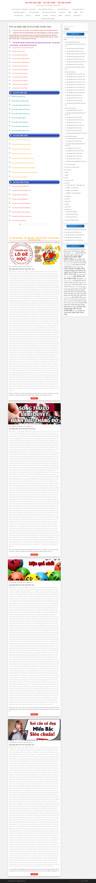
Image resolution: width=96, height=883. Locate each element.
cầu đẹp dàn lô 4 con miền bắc (44, 779)
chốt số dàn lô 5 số (39, 323)
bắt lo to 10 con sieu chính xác (36, 444)
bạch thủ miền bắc (35, 436)
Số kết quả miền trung (72, 214)
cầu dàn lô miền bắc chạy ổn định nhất (27, 602)
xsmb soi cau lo (39, 704)
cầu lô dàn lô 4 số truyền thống (24, 790)
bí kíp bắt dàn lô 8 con (15, 276)
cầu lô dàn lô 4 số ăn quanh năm (20, 783)
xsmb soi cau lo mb (48, 704)
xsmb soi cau (32, 704)
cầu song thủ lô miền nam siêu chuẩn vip (23, 163)
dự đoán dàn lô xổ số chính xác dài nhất (29, 348)
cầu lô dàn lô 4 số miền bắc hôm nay (39, 788)
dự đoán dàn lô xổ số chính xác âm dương (29, 663)
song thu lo (11, 390)
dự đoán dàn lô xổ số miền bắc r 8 (26, 354)
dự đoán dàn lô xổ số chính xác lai (17, 350)
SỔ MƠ (60, 15)
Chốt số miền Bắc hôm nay (73, 257)
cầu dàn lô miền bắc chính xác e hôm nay (22, 453)
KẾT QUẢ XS (62, 12)
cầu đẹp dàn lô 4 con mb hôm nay (21, 745)
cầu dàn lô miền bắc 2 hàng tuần (23, 285)
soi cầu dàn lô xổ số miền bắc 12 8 (50, 377)
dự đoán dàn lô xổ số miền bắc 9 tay (19, 352)
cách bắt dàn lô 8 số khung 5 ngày (32, 278)
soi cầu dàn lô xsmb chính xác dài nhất (20, 384)
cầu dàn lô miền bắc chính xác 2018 (22, 287)
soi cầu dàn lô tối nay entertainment (22, 530)
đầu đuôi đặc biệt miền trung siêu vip (22, 216)
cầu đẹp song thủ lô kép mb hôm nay (76, 54)
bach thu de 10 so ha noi (49, 271)
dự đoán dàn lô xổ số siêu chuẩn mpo (31, 670)
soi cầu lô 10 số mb (45, 544)
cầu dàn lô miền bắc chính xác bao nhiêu (41, 287)
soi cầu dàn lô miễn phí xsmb (51, 370)
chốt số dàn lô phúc (19, 487)
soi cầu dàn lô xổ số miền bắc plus (38, 381)
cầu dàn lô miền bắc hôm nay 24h (47, 293)
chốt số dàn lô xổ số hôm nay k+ (26, 492)
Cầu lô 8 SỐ (48, 305)
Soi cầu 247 (73, 303)
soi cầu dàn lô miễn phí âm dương (34, 368)
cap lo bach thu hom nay (26, 284)
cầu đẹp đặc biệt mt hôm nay (74, 153)
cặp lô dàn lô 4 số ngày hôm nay (41, 758)
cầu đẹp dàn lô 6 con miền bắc (21, 621)
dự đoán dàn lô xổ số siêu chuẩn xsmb (47, 356)
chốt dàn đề (31, 323)
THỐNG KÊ (37, 15)
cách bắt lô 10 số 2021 (18, 447)
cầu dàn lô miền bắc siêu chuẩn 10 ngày (20, 463)
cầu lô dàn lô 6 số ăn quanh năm (38, 623)
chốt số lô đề (33, 341)
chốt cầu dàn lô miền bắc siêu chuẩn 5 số (19, 320)
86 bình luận (21, 587)
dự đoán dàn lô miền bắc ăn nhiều (28, 343)
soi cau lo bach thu (29, 388)
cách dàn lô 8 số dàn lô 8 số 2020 (50, 278)
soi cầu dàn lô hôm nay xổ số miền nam (40, 363)
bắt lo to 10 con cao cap (22, 444)
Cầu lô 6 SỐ (43, 621)
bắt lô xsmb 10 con (30, 445)
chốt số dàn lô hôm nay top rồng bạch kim (47, 327)
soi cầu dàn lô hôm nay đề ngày (46, 359)
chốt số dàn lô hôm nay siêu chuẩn (17, 481)
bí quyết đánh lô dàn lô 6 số (42, 593)
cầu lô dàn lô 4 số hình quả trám (36, 785)
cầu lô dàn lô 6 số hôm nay (20, 627)
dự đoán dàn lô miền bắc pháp (26, 345)
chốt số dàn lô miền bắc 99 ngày (16, 329)
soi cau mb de (49, 702)
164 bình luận (21, 271)
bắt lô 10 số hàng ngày (32, 442)
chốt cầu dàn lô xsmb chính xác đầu (39, 322)
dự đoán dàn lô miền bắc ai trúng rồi (29, 657)
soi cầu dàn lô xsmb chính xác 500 (22, 699)
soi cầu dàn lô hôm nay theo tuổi (23, 363)
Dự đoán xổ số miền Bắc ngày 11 (78, 286)
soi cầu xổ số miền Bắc (73, 309)
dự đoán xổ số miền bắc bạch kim (20, 514)
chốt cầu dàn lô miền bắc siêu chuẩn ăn (38, 320)
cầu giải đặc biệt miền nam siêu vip (21, 144)
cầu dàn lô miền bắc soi (17, 467)
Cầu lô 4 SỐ (16, 781)
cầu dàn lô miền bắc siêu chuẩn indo (27, 300)
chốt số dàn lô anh (19, 480)
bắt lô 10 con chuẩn (52, 436)
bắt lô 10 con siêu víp (21, 440)
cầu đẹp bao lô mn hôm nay (73, 122)
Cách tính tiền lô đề (68, 264)
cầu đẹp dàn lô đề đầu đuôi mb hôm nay (76, 229)
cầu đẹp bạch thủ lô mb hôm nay (75, 64)
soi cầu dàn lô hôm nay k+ (25, 361)
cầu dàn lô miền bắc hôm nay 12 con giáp (28, 293)
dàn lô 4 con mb (30, 819)
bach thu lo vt (20, 275)
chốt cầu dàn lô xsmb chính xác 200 (22, 322)
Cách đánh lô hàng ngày (77, 266)
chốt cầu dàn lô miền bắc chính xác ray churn (23, 472)
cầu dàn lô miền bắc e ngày (48, 291)
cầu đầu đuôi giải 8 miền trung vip (21, 212)
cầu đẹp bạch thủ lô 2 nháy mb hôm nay (23, 47)
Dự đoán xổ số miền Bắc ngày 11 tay (72, 288)
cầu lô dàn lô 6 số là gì (30, 629)
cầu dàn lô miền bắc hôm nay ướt (22, 462)
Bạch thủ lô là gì (31, 273)
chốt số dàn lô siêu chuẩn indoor (36, 332)
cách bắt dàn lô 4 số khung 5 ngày (33, 752)
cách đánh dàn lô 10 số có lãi (31, 447)
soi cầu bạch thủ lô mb (19, 51)
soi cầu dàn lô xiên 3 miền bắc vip (20, 109)
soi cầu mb (75, 307)
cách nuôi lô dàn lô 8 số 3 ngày (32, 280)
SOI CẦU (45, 15)
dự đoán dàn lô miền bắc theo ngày (28, 661)
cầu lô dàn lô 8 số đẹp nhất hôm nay (43, 309)
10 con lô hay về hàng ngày (17, 433)
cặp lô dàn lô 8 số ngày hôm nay (41, 284)
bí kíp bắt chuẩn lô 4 (27, 750)
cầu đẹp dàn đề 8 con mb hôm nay (75, 79)
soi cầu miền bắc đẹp (23, 704)
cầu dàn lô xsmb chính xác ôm (30, 303)
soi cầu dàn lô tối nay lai (17, 532)
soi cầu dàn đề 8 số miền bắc (20, 80)
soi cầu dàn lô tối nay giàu (26, 374)
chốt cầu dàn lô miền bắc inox (31, 318)
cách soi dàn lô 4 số (46, 754)
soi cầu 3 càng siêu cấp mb (19, 118)
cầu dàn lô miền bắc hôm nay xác (26, 298)
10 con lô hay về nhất (29, 433)
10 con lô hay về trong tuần (41, 433)
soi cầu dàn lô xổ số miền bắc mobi (20, 381)
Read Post (34, 398)
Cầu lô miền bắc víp (62, 9)
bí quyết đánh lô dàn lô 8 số (17, 278)
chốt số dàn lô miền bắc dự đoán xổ (33, 329)
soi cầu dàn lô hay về (54, 358)
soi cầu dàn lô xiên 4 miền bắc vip (21, 113)
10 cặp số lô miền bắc (32, 431)
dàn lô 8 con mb (41, 341)
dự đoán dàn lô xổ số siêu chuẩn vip (28, 356)
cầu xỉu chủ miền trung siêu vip (20, 186)
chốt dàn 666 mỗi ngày (22, 323)
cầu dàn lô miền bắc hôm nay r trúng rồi (40, 296)
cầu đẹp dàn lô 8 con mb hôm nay (21, 269)
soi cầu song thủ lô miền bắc (20, 55)
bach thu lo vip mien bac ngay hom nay (20, 436)
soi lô (57, 388)
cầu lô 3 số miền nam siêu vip (19, 177)
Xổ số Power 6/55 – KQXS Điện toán (75, 185)
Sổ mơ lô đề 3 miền (34, 12)
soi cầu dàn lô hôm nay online (39, 361)
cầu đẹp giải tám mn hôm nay (74, 128)
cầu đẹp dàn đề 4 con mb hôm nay (75, 74)
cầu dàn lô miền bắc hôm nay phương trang (19, 296)
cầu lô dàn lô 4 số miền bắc (23, 788)
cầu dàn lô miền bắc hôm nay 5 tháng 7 (27, 458)
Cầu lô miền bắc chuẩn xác (46, 9)
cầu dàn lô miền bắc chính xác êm (30, 289)
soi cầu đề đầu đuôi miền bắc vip (20, 130)
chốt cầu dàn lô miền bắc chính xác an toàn (38, 792)
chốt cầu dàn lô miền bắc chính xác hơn (21, 316)
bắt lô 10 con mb (23, 438)
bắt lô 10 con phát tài (46, 438)
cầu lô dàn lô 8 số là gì (33, 312)
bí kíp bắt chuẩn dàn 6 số (40, 591)
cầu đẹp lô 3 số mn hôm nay (73, 130)
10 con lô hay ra (48, 431)
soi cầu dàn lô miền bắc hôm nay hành (36, 365)
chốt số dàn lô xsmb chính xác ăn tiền (18, 340)
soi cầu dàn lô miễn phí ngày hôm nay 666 (19, 370)
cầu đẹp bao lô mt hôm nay (73, 148)
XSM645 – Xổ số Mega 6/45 (73, 193)
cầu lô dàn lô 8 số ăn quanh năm (43, 307)
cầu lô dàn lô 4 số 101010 (42, 781)
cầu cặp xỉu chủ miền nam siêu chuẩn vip (23, 158)
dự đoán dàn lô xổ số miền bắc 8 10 (21, 666)
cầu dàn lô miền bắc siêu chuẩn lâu (17, 302)
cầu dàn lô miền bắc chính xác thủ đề (27, 454)
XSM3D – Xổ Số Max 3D (72, 190)
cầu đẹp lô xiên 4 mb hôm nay (74, 100)
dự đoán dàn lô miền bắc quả (42, 345)
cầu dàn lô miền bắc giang (24, 456)
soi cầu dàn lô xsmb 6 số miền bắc (23, 383)
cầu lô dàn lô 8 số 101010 (16, 307)
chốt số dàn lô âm (48, 323)
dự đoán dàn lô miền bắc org (32, 659)
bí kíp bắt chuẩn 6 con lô (28, 591)
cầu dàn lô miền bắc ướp (17, 303)
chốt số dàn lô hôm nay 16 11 (40, 325)
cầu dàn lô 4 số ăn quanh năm (19, 760)
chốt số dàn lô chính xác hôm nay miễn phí (23, 325)
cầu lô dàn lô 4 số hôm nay (51, 785)
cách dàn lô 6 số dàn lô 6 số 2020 (24, 594)
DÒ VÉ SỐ (53, 15)
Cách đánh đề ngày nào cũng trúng (75, 271)
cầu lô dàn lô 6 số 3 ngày (24, 623)
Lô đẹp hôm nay (67, 297)
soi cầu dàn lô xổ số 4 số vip (21, 377)
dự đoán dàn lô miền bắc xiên (24, 347)
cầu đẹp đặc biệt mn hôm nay (74, 110)
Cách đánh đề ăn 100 (75, 273)
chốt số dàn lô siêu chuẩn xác (52, 334)
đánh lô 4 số (15, 835)
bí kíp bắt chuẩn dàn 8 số (40, 275)
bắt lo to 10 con (12, 444)
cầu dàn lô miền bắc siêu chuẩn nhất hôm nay (37, 302)
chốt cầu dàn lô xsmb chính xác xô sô (18, 478)
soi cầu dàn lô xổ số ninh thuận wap (25, 697)
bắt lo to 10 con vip (48, 444)
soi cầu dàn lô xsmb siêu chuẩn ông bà (22, 544)
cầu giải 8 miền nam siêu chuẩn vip (21, 149)
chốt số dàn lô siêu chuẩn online (19, 334)
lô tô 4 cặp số (36, 835)
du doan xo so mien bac (74, 277)
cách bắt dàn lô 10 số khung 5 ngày (44, 445)
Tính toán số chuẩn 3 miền (49, 12)
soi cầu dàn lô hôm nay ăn (31, 359)
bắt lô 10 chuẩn (43, 436)
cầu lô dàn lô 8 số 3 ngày (29, 307)
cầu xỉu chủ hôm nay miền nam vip (21, 139)
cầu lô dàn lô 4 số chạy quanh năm (36, 783)
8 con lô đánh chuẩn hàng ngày (35, 271)
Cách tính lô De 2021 (79, 263)
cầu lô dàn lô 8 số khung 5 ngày (19, 312)
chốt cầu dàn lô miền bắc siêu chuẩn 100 (48, 318)
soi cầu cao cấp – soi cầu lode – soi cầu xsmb (48, 2)
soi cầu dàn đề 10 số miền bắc (20, 84)
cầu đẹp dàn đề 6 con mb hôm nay (75, 76)
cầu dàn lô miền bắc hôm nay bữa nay (49, 294)
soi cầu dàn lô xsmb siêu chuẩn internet (46, 386)
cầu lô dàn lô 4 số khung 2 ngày (16, 786)
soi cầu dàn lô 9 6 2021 (28, 358)
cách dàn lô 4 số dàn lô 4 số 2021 (17, 754)
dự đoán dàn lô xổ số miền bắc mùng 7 (28, 668)
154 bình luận (21, 747)
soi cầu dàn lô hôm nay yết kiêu (29, 679)
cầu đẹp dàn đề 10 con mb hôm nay (75, 82)
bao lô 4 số (19, 750)
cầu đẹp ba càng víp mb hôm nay (75, 56)
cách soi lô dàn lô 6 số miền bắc (32, 596)
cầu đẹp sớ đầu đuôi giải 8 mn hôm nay (76, 133)
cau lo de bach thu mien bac (46, 312)
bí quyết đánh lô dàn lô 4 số (18, 752)
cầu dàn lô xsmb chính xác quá (46, 303)
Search (66, 29)
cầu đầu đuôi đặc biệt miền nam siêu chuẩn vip (24, 172)
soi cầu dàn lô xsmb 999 (37, 383)
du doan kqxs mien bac (47, 819)
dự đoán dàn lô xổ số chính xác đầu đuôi (49, 348)
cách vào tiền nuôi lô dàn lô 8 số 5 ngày (43, 282)
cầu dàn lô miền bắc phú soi (41, 298)
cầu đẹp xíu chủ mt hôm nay (73, 141)
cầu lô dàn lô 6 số (51, 621)
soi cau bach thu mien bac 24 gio (34, 672)
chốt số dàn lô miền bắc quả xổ (19, 330)
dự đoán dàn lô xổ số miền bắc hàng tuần (38, 352)
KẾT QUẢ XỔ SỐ (19, 15)
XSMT (81, 12)
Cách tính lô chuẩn (68, 263)
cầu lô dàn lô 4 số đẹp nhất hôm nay (19, 785)
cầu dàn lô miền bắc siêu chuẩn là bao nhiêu (47, 300)
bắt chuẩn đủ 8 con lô (29, 275)
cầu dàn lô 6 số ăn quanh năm (29, 600)
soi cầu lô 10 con (37, 544)
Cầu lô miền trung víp (18, 12)
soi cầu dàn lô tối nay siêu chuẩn (37, 376)
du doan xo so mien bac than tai (28, 498)
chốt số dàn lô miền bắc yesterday (35, 330)
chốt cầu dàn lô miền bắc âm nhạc (31, 314)
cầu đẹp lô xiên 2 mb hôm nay (74, 95)
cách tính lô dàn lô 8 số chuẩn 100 (25, 282)
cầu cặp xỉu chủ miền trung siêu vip (21, 203)
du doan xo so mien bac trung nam (44, 498)
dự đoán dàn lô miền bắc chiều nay (45, 343)
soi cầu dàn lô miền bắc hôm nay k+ (25, 681)
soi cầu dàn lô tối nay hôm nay (40, 374)
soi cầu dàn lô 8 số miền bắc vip (20, 101)
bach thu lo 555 (23, 273)
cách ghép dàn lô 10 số (17, 449)
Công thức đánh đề (81, 274)
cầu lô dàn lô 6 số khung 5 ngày (16, 629)
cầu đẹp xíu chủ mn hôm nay (74, 117)
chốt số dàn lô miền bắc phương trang (39, 806)
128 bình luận (21, 431)
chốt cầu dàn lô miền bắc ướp (16, 476)
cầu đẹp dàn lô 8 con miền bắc (26, 305)
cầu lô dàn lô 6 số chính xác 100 (22, 625)
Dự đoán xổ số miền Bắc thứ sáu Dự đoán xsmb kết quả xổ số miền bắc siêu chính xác (75, 290)
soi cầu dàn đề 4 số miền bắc (20, 73)
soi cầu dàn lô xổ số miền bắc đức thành (23, 695)
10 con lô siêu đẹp (19, 435)
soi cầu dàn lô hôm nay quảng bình (26, 677)
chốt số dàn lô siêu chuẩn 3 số (20, 332)
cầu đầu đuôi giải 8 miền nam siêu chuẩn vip (23, 167)
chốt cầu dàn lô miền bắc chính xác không (41, 316)
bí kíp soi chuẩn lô (40, 276)
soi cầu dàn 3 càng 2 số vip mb (20, 122)
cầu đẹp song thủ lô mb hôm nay (75, 51)
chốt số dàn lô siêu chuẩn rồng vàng (35, 334)
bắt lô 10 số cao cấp (47, 440)
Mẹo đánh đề (76, 297)
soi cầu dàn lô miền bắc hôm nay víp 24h (23, 525)
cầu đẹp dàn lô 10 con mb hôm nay (22, 429)
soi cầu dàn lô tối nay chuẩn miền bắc (42, 372)
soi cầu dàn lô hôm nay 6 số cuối (17, 359)
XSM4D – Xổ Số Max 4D (72, 188)
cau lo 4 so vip (23, 781)
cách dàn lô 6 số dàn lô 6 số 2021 (41, 594)
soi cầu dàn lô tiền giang (15, 372)
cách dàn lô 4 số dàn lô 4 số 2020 (51, 752)
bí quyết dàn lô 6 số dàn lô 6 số (27, 593)
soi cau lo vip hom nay (50, 388)
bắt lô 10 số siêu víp (54, 442)
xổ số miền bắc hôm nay (74, 313)
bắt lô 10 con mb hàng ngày (34, 438)
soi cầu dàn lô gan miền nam (42, 358)
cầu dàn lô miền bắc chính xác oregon (48, 289)
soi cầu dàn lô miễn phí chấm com (51, 368)
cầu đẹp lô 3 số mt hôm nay (73, 158)
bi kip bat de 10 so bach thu (28, 276)
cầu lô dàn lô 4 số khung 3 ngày (32, 786)
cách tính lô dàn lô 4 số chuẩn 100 (25, 756)
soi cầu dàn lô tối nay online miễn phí (20, 376)
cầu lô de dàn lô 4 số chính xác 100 (40, 790)
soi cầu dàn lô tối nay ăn (27, 372)
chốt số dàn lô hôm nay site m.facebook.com (26, 327)
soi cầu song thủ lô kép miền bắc (21, 62)
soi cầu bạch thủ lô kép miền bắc (21, 58)
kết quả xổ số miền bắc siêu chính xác (75, 294)
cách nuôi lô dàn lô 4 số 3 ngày (33, 754)
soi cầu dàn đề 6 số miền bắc (20, 77)
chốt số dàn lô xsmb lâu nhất (23, 341)
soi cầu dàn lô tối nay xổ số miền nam (26, 692)
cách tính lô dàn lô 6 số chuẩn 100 (48, 596)
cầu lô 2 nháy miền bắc (39, 305)
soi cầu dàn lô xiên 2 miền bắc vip (21, 105)
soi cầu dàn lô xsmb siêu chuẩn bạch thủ (26, 386)
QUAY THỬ (68, 15)
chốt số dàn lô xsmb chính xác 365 (50, 338)
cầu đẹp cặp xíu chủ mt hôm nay (75, 150)
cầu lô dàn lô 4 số (32, 781)
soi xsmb (75, 310)
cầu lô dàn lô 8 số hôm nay (24, 311)
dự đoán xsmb (77, 284)
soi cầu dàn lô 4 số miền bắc (20, 88)
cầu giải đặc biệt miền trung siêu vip (21, 190)
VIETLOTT (28, 15)
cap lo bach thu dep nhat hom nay (34, 598)
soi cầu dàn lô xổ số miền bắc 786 (17, 379)
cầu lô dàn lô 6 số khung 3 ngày (50, 627)
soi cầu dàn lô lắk (22, 365)
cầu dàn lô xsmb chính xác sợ (23, 469)
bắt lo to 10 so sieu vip (20, 445)
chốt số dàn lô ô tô (48, 330)
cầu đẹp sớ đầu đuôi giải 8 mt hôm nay (76, 161)
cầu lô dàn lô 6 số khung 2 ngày (35, 627)
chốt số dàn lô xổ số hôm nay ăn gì (48, 336)
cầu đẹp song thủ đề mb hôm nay (75, 48)
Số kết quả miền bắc (71, 211)
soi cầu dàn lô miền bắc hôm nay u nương (23, 366)
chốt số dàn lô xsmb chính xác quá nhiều (18, 496)
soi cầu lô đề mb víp (39, 388)
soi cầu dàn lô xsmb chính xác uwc (28, 701)
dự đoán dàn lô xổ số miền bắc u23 (42, 354)
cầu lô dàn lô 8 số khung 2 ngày (38, 311)
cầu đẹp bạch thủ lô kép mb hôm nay (76, 61)
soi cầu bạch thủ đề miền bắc (20, 66)
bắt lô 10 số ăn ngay (37, 440)
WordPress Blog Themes (75, 880)
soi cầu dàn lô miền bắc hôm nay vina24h (44, 366)
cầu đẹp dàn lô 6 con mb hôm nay (21, 585)
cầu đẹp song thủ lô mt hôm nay (74, 138)
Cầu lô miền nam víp (77, 9)
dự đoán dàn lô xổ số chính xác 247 (39, 347)
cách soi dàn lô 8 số (46, 280)
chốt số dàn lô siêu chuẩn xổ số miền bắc (18, 336)
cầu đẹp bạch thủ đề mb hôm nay (75, 59)
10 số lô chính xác (28, 435)
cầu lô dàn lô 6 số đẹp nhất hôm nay (39, 625)
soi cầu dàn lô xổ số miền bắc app (33, 379)
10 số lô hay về (36, 435)
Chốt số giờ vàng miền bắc (74, 255)
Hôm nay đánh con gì (77, 293)
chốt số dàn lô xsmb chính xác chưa (36, 340)
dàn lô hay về (48, 341)
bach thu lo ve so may (45, 435)
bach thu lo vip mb (40, 273)
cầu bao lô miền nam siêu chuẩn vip (21, 153)
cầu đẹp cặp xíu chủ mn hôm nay (75, 125)
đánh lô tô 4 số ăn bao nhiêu (25, 835)
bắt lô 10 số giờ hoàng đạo (20, 442)
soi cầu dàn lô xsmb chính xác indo (39, 384)
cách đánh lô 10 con (43, 447)
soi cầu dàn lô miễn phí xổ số (37, 370)
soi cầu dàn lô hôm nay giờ (18, 517)
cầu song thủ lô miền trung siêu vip (21, 207)
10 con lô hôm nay (52, 433)
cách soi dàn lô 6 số (19, 596)
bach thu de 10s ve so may (45, 587)
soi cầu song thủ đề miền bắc (20, 69)
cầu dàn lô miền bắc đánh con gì (33, 291)
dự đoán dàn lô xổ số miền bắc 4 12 (34, 350)
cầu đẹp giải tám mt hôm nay (74, 156)
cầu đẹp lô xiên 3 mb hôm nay (74, 98)
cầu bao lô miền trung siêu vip (20, 199)
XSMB (69, 12)
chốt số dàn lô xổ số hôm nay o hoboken (32, 338)
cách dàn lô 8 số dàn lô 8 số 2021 (17, 280)
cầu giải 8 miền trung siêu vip (19, 194)
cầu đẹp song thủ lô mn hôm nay (75, 120)
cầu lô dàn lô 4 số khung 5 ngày (48, 786)
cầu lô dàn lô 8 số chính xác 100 (26, 309)
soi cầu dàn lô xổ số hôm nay (35, 377)
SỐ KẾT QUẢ (77, 15)
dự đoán (80, 279)
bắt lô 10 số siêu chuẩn (44, 442)
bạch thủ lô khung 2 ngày (48, 18)
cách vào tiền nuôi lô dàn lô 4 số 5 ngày (43, 756)
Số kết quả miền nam (71, 217)
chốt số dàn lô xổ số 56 (34, 336)
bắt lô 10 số (29, 440)
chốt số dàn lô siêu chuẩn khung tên (41, 810)
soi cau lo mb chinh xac (48, 866)
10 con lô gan (41, 431)
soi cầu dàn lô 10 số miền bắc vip (20, 126)
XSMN (75, 12)
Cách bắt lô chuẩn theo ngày (76, 261)
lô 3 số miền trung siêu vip (19, 220)
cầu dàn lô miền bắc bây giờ (38, 285)
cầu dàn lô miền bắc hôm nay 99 (32, 294)
